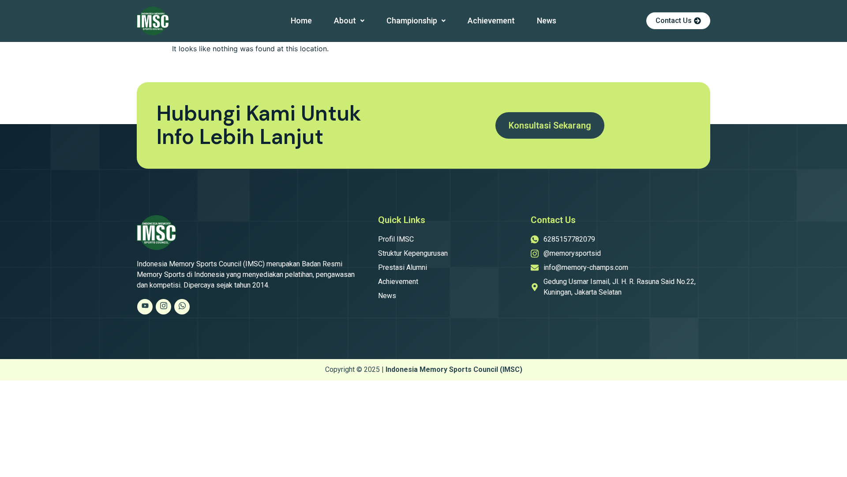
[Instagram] (163, 306)
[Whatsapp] (182, 306)
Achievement (491, 20)
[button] (349, 20)
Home (301, 20)
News (546, 20)
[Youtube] (145, 306)
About (345, 20)
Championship (411, 20)
